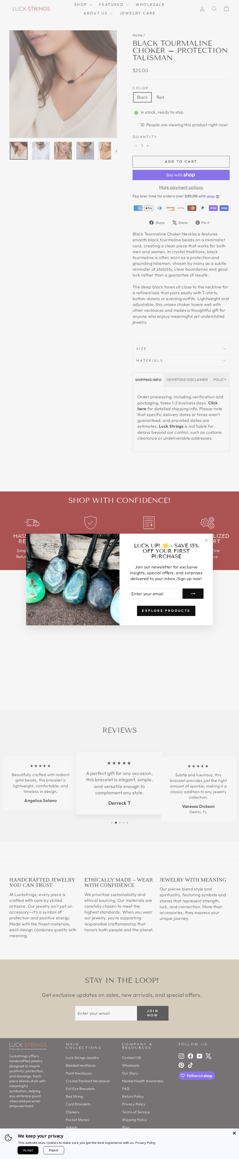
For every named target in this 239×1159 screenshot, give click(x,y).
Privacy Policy (145, 1143)
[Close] (234, 1133)
